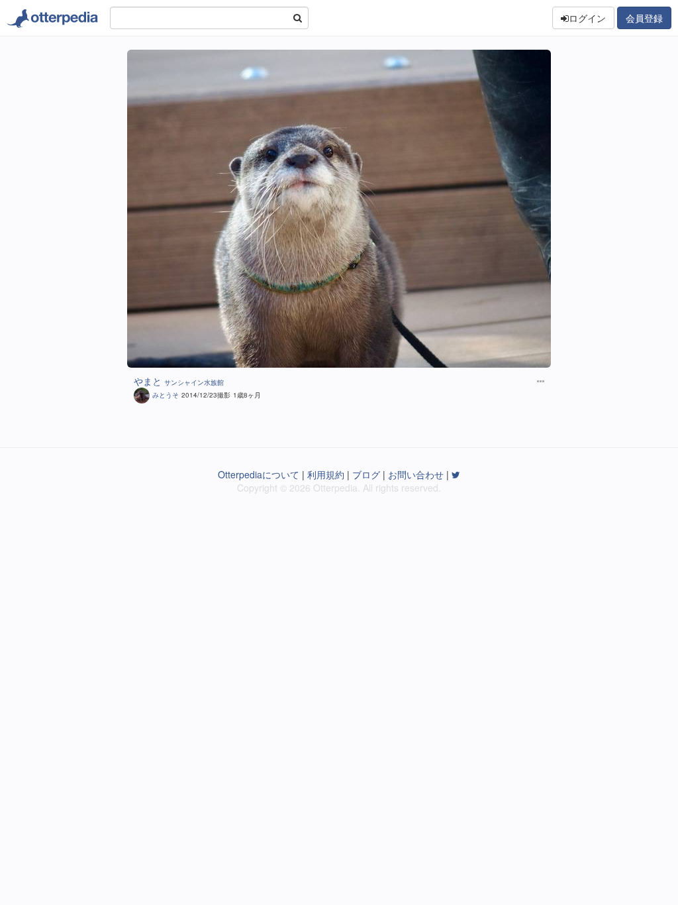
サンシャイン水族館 (194, 382)
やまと (148, 381)
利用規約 (325, 474)
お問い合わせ (416, 474)
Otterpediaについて (258, 474)
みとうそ (165, 394)
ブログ (366, 474)
